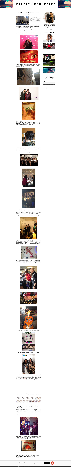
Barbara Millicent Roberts (20, 455)
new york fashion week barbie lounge (27, 456)
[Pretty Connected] (35, 4)
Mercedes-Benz (37, 455)
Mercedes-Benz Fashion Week (19, 456)
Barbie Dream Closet (28, 455)
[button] (54, 9)
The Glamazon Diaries (18, 457)
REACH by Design (23, 378)
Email (44, 81)
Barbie (24, 455)
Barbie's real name (33, 455)
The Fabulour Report (33, 456)
